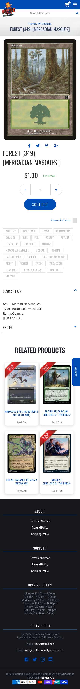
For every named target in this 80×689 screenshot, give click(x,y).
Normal (56, 250)
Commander (63, 231)
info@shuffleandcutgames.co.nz (44, 650)
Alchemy (11, 231)
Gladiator (12, 244)
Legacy (46, 244)
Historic (30, 244)
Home (32, 23)
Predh (39, 263)
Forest (50, 237)
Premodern (56, 263)
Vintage (10, 276)
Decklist (75, 372)
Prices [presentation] (8, 327)
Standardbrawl (33, 270)
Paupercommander (54, 257)
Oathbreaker (13, 257)
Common (10, 237)
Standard (11, 270)
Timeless (55, 270)
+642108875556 (44, 643)
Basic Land (29, 231)
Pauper (32, 257)
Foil (36, 237)
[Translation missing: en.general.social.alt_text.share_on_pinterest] (47, 146)
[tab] (40, 292)
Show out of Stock (60, 220)
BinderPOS (47, 677)
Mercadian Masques (17, 250)
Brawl (45, 231)
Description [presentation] (12, 291)
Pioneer (24, 263)
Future (65, 237)
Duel (25, 237)
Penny (9, 263)
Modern (40, 250)
